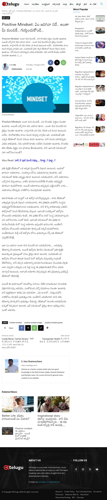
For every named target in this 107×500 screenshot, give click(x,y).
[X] (57, 62)
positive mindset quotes (54, 322)
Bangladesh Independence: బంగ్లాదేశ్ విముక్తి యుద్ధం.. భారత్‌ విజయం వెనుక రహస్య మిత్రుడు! (84, 32)
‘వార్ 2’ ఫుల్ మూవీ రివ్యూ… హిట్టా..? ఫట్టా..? (35, 160)
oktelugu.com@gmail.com (49, 482)
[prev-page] (75, 141)
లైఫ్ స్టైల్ (12, 11)
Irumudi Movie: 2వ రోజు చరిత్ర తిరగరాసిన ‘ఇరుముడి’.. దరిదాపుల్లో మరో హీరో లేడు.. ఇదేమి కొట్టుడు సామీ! (84, 104)
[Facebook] (50, 62)
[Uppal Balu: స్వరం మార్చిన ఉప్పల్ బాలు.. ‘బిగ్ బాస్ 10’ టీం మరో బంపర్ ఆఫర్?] (100, 117)
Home (4, 11)
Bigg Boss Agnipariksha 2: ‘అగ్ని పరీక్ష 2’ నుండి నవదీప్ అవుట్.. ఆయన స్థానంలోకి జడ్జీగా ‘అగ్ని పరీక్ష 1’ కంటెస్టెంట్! (85, 90)
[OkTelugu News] (13, 467)
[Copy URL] (50, 69)
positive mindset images (33, 322)
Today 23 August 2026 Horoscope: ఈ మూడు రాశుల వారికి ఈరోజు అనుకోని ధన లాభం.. (84, 46)
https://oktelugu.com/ (29, 365)
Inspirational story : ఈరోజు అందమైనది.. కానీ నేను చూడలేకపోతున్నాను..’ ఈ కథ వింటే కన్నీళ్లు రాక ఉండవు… (53, 420)
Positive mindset (16, 322)
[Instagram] (83, 469)
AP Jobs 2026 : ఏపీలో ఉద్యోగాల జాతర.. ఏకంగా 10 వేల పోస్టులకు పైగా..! (84, 19)
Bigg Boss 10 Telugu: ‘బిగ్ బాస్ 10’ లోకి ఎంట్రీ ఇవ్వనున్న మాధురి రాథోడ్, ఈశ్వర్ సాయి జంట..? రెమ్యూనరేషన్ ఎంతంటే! (84, 131)
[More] (47, 328)
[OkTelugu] (10, 4)
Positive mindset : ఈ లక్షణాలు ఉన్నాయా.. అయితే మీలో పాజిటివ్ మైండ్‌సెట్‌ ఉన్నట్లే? (24, 433)
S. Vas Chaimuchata (17, 67)
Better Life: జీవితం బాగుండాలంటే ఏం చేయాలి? (15, 417)
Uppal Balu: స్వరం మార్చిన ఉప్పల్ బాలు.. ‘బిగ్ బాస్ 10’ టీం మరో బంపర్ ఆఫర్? (84, 118)
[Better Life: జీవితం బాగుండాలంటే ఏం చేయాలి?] (18, 404)
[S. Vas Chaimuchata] (5, 66)
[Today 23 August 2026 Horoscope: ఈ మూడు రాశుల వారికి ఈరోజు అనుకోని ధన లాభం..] (100, 45)
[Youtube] (97, 469)
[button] (101, 4)
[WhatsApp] (63, 62)
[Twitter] (90, 469)
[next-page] (79, 141)
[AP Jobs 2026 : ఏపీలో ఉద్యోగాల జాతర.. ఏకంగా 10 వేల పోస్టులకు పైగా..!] (100, 18)
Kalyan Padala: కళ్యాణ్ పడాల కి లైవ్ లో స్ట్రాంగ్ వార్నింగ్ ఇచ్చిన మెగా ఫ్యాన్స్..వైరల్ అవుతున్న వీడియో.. (85, 61)
